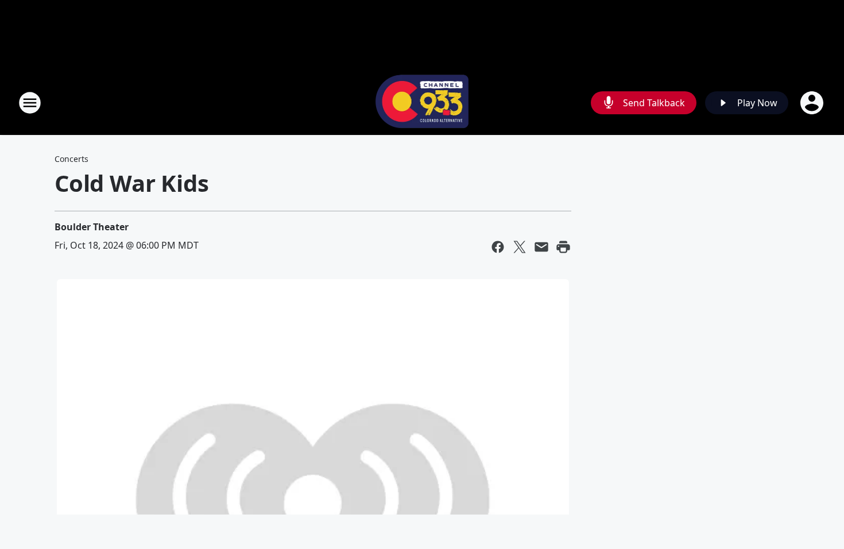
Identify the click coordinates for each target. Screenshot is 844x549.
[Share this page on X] (520, 247)
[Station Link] (422, 102)
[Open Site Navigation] (29, 102)
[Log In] (813, 102)
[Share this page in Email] (541, 247)
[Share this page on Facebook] (498, 247)
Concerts (71, 158)
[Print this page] (563, 247)
